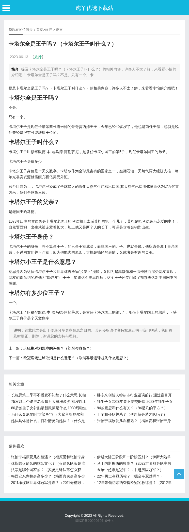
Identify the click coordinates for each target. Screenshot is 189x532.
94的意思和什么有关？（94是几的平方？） (132, 408)
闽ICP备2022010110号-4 (94, 521)
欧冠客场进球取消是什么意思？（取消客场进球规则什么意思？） (76, 358)
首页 (39, 30)
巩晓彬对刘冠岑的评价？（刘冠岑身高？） (58, 348)
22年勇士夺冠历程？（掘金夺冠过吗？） (130, 476)
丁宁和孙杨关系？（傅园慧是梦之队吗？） (132, 414)
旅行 (48, 30)
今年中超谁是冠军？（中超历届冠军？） (130, 470)
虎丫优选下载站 (94, 8)
